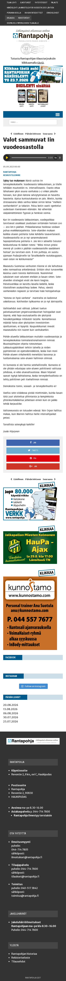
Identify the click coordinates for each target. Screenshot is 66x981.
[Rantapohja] (33, 42)
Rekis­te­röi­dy (24, 18)
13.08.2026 (10, 709)
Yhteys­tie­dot (41, 2)
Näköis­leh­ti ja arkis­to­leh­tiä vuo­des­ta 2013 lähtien (30, 8)
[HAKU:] (33, 121)
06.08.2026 (10, 713)
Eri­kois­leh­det (53, 13)
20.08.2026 (10, 705)
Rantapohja (9, 172)
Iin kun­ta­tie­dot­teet (34, 13)
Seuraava (48, 133)
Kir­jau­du (11, 18)
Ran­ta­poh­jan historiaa (24, 953)
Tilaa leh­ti (11, 2)
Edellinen (18, 133)
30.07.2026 (10, 717)
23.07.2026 (10, 721)
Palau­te (54, 2)
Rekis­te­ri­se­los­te (20, 957)
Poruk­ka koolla (14, 13)
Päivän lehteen (33, 133)
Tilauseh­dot (18, 961)
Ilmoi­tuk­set (25, 2)
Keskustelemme (11, 175)
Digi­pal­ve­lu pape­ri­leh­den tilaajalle (23, 23)
